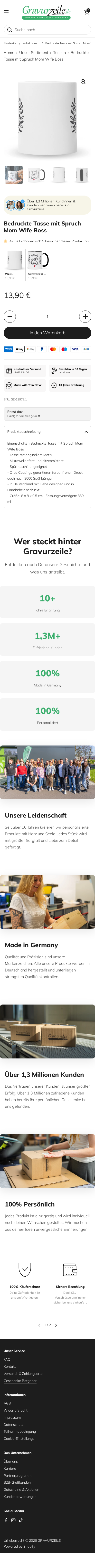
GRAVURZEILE (49, 1540)
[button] (86, 12)
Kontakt (10, 1366)
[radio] (15, 265)
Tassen (59, 52)
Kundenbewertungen (20, 1496)
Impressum (12, 1417)
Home (9, 52)
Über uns (11, 1461)
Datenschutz (13, 1424)
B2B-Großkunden (17, 1482)
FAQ (7, 1359)
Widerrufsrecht (16, 1410)
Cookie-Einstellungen (20, 1438)
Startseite (10, 43)
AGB (7, 1403)
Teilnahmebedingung (20, 1431)
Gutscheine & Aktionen (21, 1489)
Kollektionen (31, 43)
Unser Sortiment (33, 52)
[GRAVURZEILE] (46, 12)
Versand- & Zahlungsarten (24, 1373)
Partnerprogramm (17, 1475)
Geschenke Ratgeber (20, 1381)
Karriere (10, 1468)
